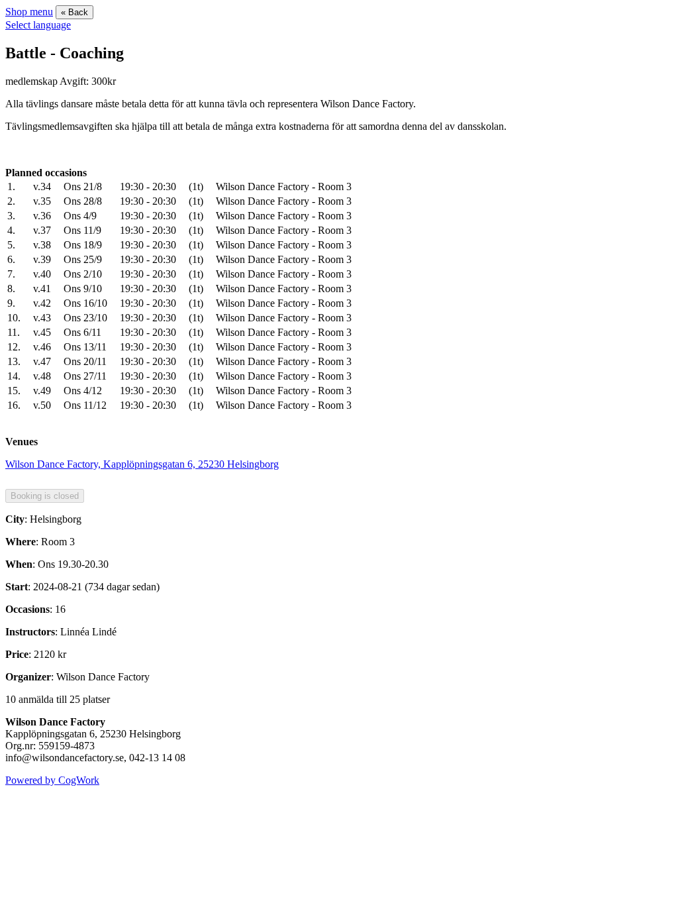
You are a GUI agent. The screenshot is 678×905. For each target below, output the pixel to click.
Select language (38, 24)
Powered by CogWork (52, 780)
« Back (74, 12)
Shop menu (29, 11)
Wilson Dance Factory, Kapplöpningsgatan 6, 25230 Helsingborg (142, 464)
